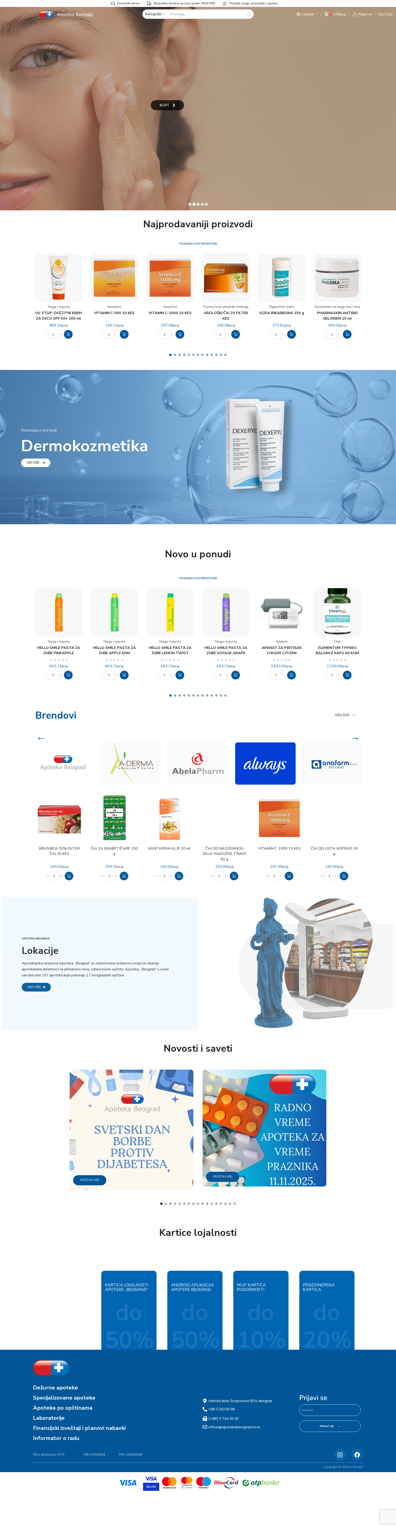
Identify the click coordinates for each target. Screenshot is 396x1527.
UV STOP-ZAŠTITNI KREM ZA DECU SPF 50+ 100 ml (58, 315)
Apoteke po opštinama (62, 1407)
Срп (389, 14)
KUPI (164, 105)
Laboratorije (49, 1418)
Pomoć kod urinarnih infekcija (225, 306)
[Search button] (249, 14)
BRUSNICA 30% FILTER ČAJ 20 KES (59, 851)
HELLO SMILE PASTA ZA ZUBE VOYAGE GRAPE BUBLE (225, 650)
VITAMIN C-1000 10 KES (170, 313)
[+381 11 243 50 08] (205, 1409)
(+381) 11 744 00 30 (223, 1418)
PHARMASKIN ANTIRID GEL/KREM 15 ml (337, 315)
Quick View (78, 829)
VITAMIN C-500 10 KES (114, 313)
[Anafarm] (332, 763)
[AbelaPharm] (198, 763)
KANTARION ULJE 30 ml (169, 848)
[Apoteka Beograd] (63, 763)
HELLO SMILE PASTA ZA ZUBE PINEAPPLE (58, 650)
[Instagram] (340, 1454)
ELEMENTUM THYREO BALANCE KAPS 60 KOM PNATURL (337, 650)
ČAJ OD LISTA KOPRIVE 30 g (334, 851)
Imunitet (114, 306)
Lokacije (308, 14)
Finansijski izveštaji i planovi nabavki (79, 1428)
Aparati (282, 641)
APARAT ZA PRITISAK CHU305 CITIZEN (281, 650)
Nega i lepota (59, 306)
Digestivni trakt (281, 306)
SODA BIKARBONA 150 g (281, 313)
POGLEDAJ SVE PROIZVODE (198, 243)
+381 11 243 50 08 (221, 1409)
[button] (68, 334)
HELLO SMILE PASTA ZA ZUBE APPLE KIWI (114, 650)
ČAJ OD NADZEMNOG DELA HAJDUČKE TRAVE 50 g (224, 854)
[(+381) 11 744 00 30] (205, 1418)
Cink (337, 641)
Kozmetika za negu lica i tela (337, 306)
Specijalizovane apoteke (64, 1397)
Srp (381, 14)
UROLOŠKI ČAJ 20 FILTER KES (226, 315)
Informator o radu (56, 1438)
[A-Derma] (130, 763)
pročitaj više (89, 1180)
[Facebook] (357, 1454)
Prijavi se (313, 1398)
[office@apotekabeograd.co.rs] (205, 1427)
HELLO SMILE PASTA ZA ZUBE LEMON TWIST (170, 650)
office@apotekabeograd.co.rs (234, 1427)
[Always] (265, 763)
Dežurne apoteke (55, 1387)
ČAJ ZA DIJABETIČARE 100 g (114, 851)
